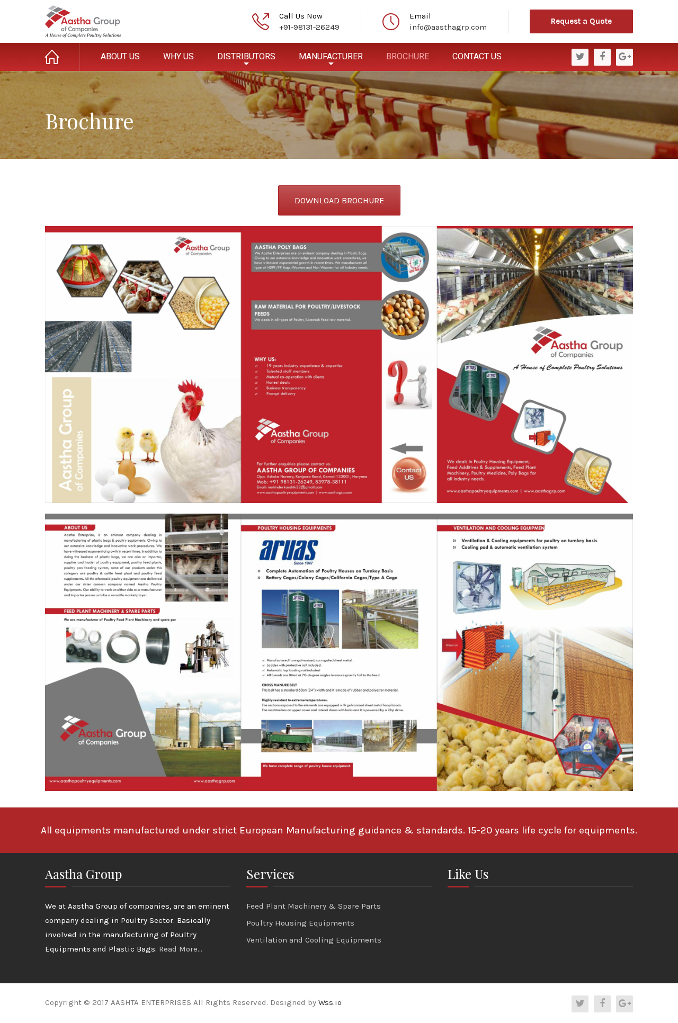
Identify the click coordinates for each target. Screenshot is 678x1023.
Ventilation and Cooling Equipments (313, 940)
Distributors (246, 56)
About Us (120, 56)
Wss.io (330, 1002)
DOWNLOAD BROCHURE (339, 200)
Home (62, 57)
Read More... (180, 949)
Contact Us (477, 56)
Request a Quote (581, 21)
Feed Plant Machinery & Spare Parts (313, 906)
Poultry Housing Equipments (300, 923)
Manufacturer (331, 56)
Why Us (178, 56)
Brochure (407, 56)
